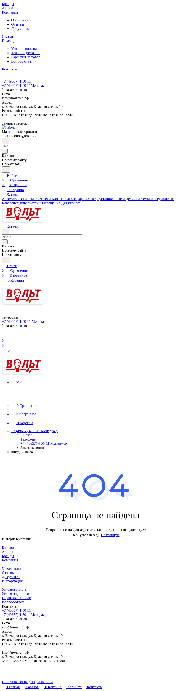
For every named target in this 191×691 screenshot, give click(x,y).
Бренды (8, 556)
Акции (7, 552)
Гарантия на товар (25, 57)
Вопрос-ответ (22, 61)
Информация (12, 581)
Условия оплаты (24, 49)
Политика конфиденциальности (27, 682)
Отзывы (17, 24)
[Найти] (6, 169)
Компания (10, 560)
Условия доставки (25, 53)
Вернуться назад (85, 535)
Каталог (8, 547)
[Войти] (4, 336)
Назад (27, 435)
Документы (20, 29)
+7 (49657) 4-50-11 (16, 81)
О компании (21, 20)
